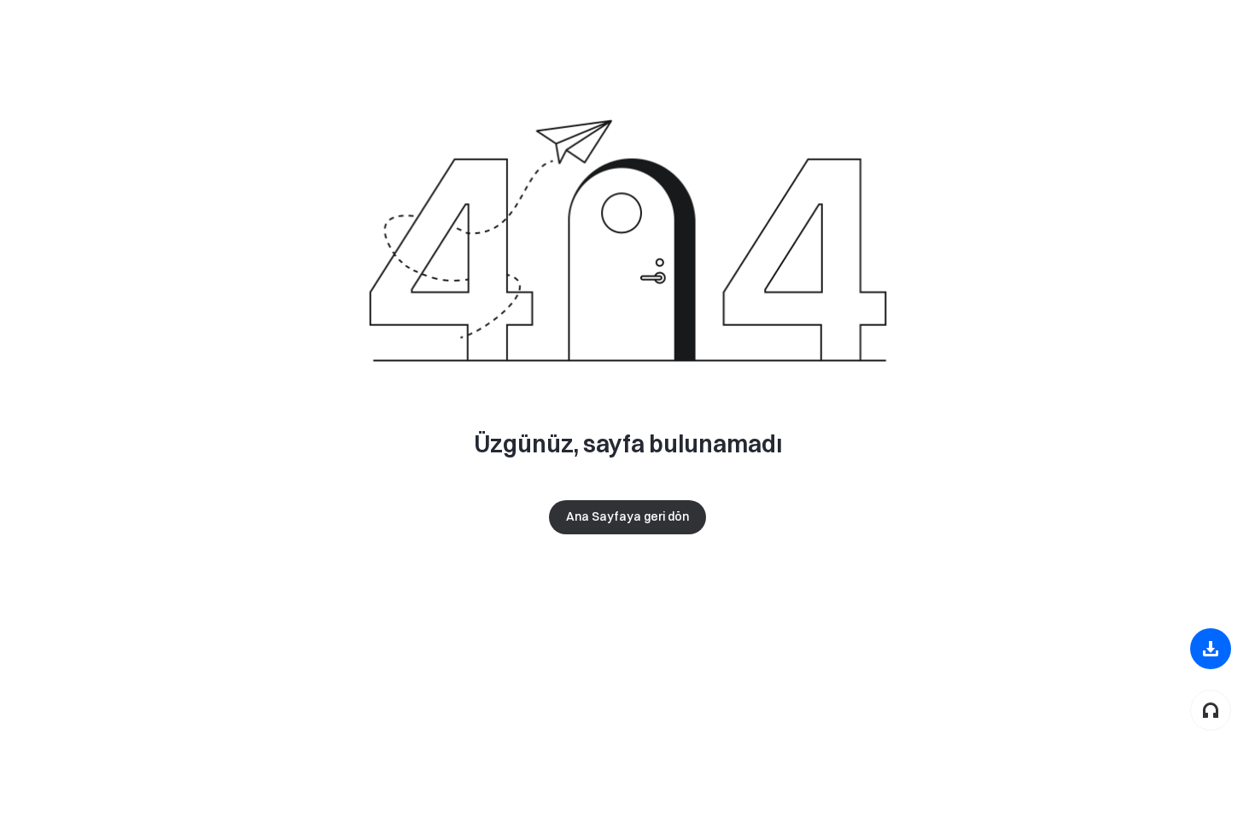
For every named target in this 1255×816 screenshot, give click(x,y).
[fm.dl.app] (1210, 648)
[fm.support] (1210, 710)
